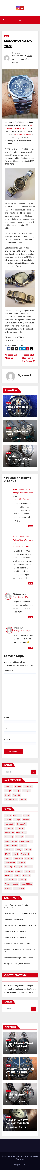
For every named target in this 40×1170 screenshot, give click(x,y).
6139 (8, 820)
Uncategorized (11, 799)
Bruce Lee (21, 832)
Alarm (26, 820)
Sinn (7, 795)
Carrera (19, 837)
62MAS (17, 815)
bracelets (9, 832)
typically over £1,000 (23, 134)
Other (8, 791)
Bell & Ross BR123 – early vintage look (20, 925)
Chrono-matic (11, 841)
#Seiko (15, 63)
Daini (23, 845)
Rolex (17, 791)
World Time (19, 888)
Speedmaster (11, 880)
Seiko (6, 36)
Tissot (16, 795)
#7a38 (29, 56)
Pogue (18, 867)
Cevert (29, 837)
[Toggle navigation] (20, 20)
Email (7, 728)
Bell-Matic (21, 824)
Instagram (17, 1165)
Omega (28, 786)
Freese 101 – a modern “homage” (17, 943)
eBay (28, 850)
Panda (8, 867)
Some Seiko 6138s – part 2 (18, 408)
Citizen (8, 786)
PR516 (28, 867)
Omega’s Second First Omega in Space (20, 913)
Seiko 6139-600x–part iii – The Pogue (28, 358)
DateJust (9, 850)
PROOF (9, 871)
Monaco (29, 858)
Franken (25, 854)
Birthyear (9, 828)
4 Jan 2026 (12, 1076)
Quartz (19, 871)
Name (7, 717)
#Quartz (28, 59)
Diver (19, 850)
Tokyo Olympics (11, 884)
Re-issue (29, 871)
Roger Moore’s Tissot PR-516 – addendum (19, 1045)
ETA (7, 854)
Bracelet (20, 828)
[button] (36, 20)
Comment (8, 671)
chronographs (11, 845)
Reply (31, 526)
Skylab (26, 875)
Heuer (18, 786)
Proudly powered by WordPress (12, 1156)
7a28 (8, 815)
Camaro (9, 837)
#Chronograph (18, 59)
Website (7, 739)
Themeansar (20, 1159)
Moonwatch (10, 862)
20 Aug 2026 (12, 1050)
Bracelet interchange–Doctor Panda (19, 459)
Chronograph (25, 841)
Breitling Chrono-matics (13, 919)
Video (23, 799)
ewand (17, 53)
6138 (26, 815)
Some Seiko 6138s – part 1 (18, 433)
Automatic (9, 824)
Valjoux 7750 (26, 884)
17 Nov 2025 (13, 1101)
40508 (16, 820)
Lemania (18, 858)
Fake (16, 854)
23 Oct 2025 (12, 1127)
